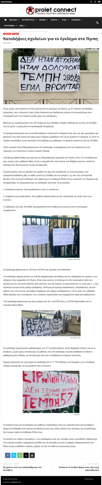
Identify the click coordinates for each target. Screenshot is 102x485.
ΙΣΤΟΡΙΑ (54, 20)
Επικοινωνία (6, 2)
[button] (97, 23)
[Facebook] (91, 2)
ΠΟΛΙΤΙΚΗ (13, 20)
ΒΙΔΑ (21, 26)
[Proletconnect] (51, 10)
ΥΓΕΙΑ (64, 20)
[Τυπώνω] (32, 455)
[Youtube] (99, 2)
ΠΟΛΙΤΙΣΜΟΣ (9, 26)
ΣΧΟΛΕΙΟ (15, 34)
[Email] (26, 455)
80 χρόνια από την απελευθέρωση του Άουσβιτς (22, 468)
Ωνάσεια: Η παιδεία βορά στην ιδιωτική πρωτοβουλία (79, 468)
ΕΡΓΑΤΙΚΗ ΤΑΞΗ (28, 20)
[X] (95, 2)
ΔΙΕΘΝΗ (42, 20)
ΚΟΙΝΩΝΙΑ (75, 20)
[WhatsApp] (20, 455)
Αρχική (5, 31)
